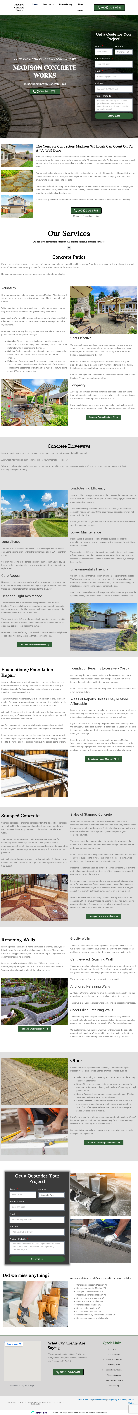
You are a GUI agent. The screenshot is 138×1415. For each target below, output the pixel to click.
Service (119, 46)
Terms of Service (84, 1399)
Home (34, 4)
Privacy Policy (99, 1399)
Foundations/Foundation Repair (27, 672)
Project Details (103, 96)
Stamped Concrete (20, 816)
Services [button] (47, 4)
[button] (69, 248)
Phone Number (103, 58)
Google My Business (116, 1399)
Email (98, 71)
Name (98, 46)
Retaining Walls (18, 940)
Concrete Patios (69, 257)
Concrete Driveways (69, 446)
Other (76, 1060)
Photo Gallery (65, 4)
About (81, 4)
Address (99, 83)
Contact (80, 10)
